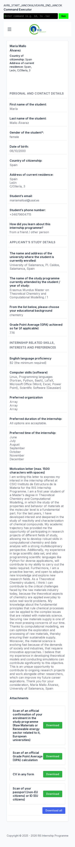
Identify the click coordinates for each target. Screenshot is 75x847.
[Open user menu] (65, 29)
